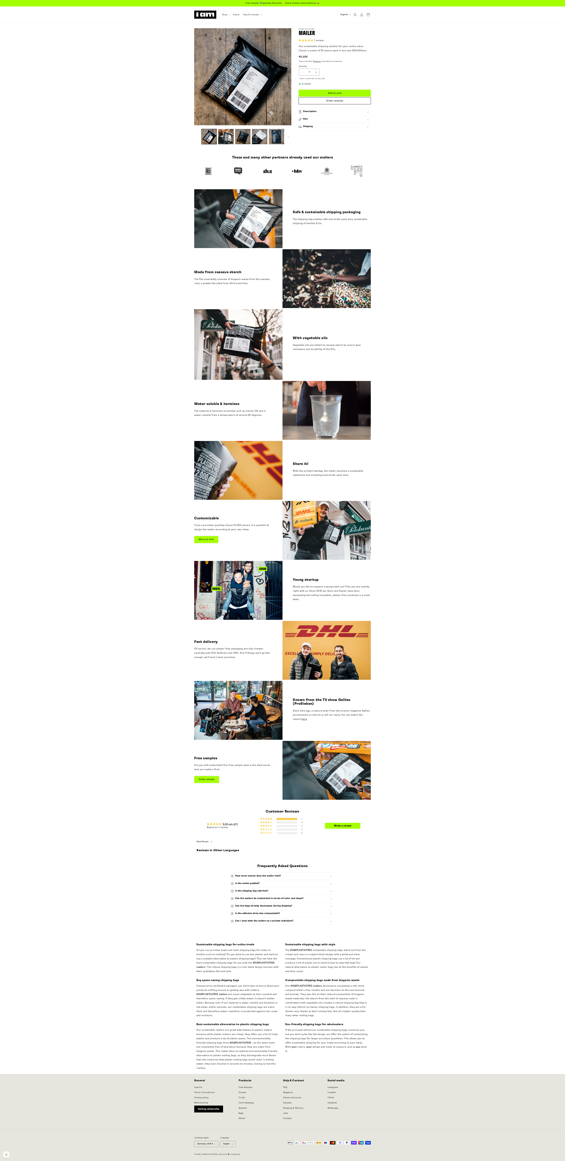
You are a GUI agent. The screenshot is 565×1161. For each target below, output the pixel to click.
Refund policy (201, 1103)
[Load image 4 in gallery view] (259, 136)
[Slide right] (288, 136)
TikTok (331, 1098)
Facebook (332, 1103)
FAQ (285, 1087)
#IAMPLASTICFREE (210, 1154)
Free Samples (245, 1087)
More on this (206, 539)
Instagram (333, 1087)
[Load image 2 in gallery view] (226, 136)
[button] (225, 15)
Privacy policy (201, 1098)
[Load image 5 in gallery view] (276, 136)
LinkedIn (332, 1092)
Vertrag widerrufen (209, 1109)
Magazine (288, 1092)
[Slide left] (197, 136)
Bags (241, 1113)
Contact (287, 1118)
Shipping (317, 61)
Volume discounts (292, 1098)
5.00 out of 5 (230, 824)
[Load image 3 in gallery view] (242, 136)
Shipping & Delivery (293, 1108)
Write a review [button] (342, 826)
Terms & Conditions (204, 1092)
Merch (242, 1118)
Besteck (243, 1108)
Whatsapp (333, 1108)
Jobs (285, 1113)
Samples (287, 1103)
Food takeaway (246, 1103)
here (304, 719)
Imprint (198, 1087)
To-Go (242, 1098)
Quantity (303, 66)
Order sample (207, 779)
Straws (242, 1092)
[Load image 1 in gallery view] (209, 136)
